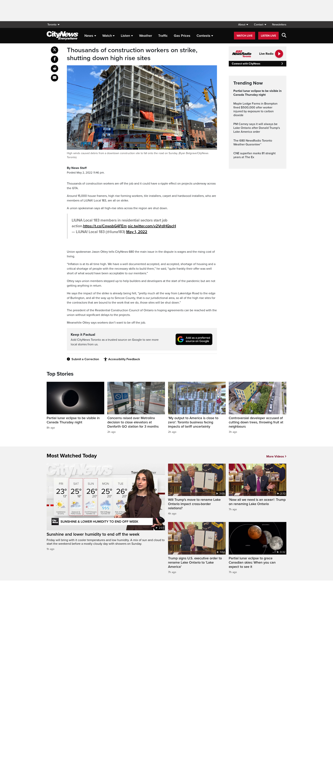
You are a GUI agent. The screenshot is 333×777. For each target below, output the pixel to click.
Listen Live (268, 35)
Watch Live (244, 35)
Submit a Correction (85, 359)
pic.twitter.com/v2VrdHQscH (152, 226)
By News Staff (77, 168)
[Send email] (54, 77)
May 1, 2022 (136, 232)
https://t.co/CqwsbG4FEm (105, 226)
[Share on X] (54, 50)
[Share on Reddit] (54, 68)
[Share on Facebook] (54, 59)
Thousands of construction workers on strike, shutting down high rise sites (132, 54)
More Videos (275, 456)
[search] (284, 35)
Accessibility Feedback (124, 359)
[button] (243, 24)
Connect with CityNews (246, 63)
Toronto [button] (51, 24)
